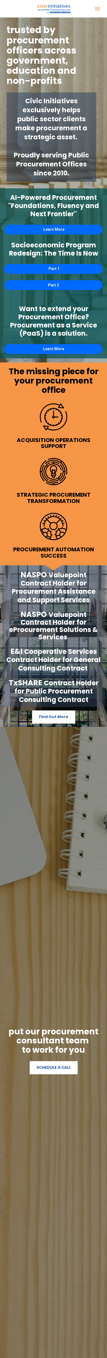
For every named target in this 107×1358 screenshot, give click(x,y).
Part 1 (54, 269)
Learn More (53, 229)
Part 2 (53, 285)
